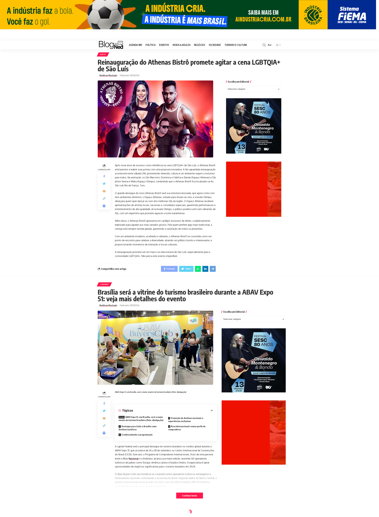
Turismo (104, 284)
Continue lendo (189, 495)
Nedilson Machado (108, 75)
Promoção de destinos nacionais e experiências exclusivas (185, 419)
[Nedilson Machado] (111, 45)
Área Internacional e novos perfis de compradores (186, 428)
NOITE (103, 54)
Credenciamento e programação (137, 434)
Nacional (134, 458)
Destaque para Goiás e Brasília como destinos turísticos (138, 428)
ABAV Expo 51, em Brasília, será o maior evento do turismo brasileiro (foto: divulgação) (141, 418)
